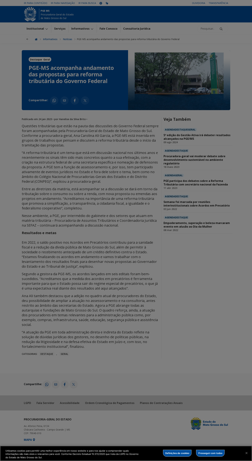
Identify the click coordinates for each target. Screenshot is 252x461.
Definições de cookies (177, 453)
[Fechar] (246, 453)
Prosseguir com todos (210, 453)
